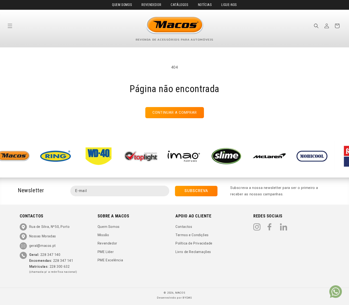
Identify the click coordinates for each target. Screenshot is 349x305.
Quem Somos (122, 5)
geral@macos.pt (42, 246)
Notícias (205, 5)
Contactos (183, 227)
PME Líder (106, 252)
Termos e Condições (192, 235)
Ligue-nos (229, 5)
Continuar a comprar (174, 112)
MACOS (180, 292)
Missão (103, 235)
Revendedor (151, 5)
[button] (10, 26)
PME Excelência (110, 260)
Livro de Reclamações (193, 252)
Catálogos (179, 5)
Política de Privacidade (193, 243)
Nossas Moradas (42, 236)
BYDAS (187, 297)
